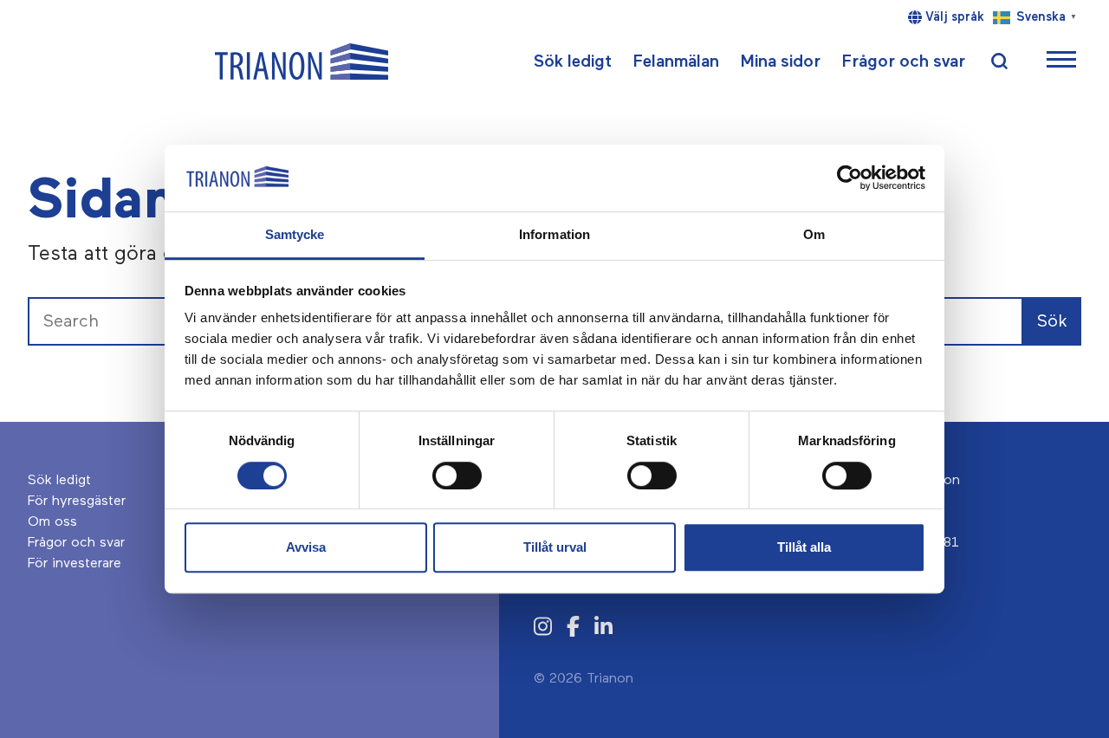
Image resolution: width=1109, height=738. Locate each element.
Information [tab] (554, 234)
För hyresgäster (77, 501)
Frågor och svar (903, 61)
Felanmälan (675, 61)
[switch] (457, 475)
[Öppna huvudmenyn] (1061, 61)
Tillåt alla (804, 547)
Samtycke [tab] (295, 234)
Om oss (52, 522)
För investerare (74, 564)
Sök (1052, 321)
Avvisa (306, 547)
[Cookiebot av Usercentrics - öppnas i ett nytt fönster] (849, 178)
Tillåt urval (555, 547)
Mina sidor (780, 61)
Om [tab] (814, 234)
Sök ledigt (573, 61)
